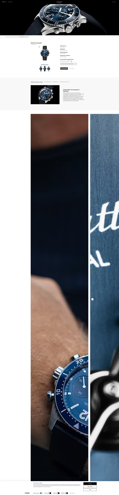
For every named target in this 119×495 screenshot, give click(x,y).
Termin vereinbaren (64, 68)
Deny (90, 489)
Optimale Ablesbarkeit (47, 81)
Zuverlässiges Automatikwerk (64, 81)
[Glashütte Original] (59, 2)
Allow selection (90, 486)
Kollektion (13, 36)
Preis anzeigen (71, 68)
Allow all (90, 483)
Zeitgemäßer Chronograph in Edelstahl (37, 81)
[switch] (50, 493)
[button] (92, 299)
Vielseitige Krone (55, 81)
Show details (72, 493)
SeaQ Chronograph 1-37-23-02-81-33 (23, 36)
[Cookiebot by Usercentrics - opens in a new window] (27, 493)
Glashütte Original (8, 36)
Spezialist (16, 36)
